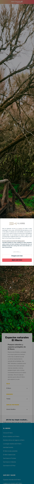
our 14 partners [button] (18, 228)
